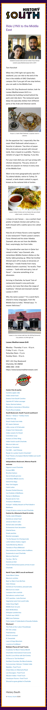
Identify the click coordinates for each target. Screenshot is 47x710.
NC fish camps (11, 630)
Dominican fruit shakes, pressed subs (19, 587)
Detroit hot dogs (11, 482)
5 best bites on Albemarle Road (17, 670)
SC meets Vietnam (12, 424)
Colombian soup (11, 436)
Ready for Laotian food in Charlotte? (18, 453)
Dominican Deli (11, 562)
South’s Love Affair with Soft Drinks (18, 655)
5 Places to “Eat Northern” (15, 658)
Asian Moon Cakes (12, 575)
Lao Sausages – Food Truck (15, 673)
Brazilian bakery (11, 473)
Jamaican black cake (13, 522)
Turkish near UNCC (12, 615)
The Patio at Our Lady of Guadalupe (18, 627)
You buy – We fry (11, 559)
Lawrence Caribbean (13, 644)
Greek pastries (11, 533)
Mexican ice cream (12, 590)
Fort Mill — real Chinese (14, 450)
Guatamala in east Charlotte (16, 553)
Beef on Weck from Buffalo (15, 581)
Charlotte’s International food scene (18, 653)
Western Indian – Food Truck (15, 675)
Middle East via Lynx (13, 607)
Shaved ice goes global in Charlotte (18, 681)
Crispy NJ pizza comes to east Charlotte (19, 510)
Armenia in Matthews (13, 501)
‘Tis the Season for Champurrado (17, 539)
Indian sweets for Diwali (14, 433)
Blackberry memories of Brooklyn (17, 407)
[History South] (23, 17)
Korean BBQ (10, 470)
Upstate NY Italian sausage (15, 401)
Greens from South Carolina (15, 398)
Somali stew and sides (13, 524)
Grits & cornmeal (12, 635)
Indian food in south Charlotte (16, 441)
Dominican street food (14, 519)
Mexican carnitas (12, 578)
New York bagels (12, 484)
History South (12, 696)
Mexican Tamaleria (12, 447)
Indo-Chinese (10, 584)
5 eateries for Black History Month (18, 650)
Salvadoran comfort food (15, 595)
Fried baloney (10, 632)
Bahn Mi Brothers (12, 610)
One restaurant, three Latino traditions (19, 550)
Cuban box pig (11, 418)
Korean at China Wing (13, 438)
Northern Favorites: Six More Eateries (19, 661)
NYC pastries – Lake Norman (16, 598)
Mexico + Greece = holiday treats (17, 416)
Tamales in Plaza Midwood (15, 547)
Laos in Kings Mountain (14, 641)
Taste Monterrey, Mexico (14, 545)
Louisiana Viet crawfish (14, 592)
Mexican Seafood (12, 556)
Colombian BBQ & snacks (15, 479)
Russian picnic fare (12, 499)
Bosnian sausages (12, 536)
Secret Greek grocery (13, 476)
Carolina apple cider (13, 393)
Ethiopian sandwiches (13, 612)
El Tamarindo (10, 638)
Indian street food (12, 395)
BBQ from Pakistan (12, 618)
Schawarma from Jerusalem (16, 527)
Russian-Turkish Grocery (14, 490)
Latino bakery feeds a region (16, 542)
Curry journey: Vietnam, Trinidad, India (19, 664)
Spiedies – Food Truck (13, 667)
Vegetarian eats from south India (17, 601)
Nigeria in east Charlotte (14, 467)
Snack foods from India (14, 421)
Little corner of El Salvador (15, 427)
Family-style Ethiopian (13, 516)
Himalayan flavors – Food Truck (17, 678)
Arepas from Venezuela (14, 430)
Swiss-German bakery (13, 404)
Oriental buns (10, 530)
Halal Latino (10, 487)
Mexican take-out (12, 444)
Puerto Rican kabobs (13, 410)
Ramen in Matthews (13, 496)
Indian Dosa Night (12, 604)
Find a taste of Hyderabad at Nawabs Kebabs (22, 621)
